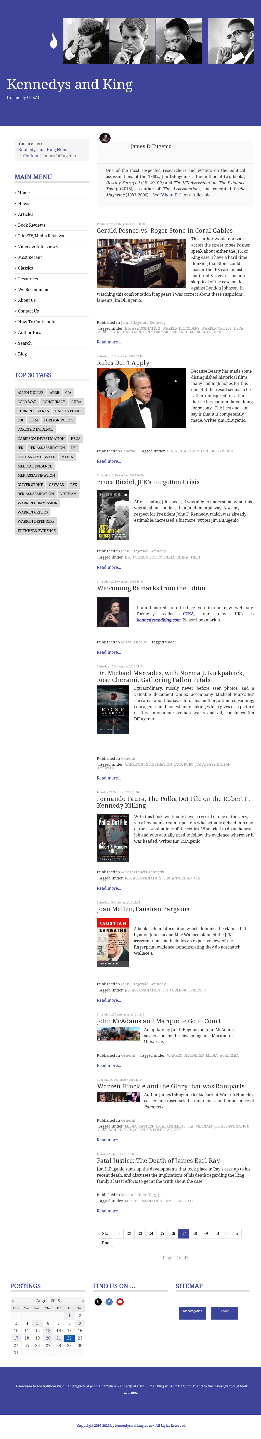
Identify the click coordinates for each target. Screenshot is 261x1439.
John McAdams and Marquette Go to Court (159, 1021)
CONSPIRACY (54, 402)
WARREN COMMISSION (38, 503)
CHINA (182, 557)
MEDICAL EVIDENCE (35, 466)
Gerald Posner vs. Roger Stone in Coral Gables (165, 230)
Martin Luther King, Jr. (141, 1195)
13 (48, 1330)
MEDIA (67, 457)
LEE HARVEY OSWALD (36, 457)
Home (24, 193)
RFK (73, 485)
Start (107, 1233)
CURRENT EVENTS (33, 411)
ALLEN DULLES (31, 393)
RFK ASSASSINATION (36, 494)
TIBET (195, 557)
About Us (27, 300)
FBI (20, 420)
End (106, 1243)
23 (140, 1233)
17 (16, 1338)
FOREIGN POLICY (58, 420)
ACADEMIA (229, 1055)
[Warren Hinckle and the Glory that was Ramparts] (118, 1097)
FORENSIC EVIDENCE (35, 429)
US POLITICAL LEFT (164, 1130)
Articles (25, 214)
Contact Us (28, 311)
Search (25, 343)
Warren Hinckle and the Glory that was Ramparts (170, 1086)
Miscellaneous (134, 642)
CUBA (76, 402)
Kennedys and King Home (43, 149)
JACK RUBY (183, 764)
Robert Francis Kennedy (142, 872)
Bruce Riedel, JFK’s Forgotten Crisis (148, 482)
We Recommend (34, 289)
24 (151, 1233)
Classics (25, 268)
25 (162, 1233)
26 (173, 1233)
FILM (33, 420)
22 (129, 1233)
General (128, 451)
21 (58, 1338)
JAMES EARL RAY (178, 1201)
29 (205, 1233)
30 (216, 1233)
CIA (68, 393)
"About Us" (170, 195)
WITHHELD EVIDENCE (37, 531)
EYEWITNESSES (111, 768)
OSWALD (56, 485)
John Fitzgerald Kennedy (143, 322)
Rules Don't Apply (123, 362)
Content (30, 155)
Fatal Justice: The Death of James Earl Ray (158, 1160)
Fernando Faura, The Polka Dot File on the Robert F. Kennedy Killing (173, 802)
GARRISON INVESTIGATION (41, 439)
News (23, 203)
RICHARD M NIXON (133, 332)
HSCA (76, 439)
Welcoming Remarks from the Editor (151, 588)
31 (227, 1233)
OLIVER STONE (30, 485)
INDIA (169, 557)
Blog (22, 354)
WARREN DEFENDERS (36, 521)
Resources (28, 278)
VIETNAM (68, 494)
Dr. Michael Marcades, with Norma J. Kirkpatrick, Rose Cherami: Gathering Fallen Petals (170, 676)
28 (194, 1233)
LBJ (74, 448)
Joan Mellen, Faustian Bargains (143, 909)
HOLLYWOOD (221, 451)
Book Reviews (31, 225)
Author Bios (29, 332)
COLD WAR (27, 402)
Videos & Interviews (38, 246)
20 (48, 1338)
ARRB (54, 393)
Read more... (109, 342)
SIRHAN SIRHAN (177, 878)
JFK (20, 448)
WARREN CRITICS (33, 512)
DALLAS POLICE (68, 411)
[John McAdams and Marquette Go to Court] (118, 1034)
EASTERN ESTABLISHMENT (162, 1126)
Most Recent (30, 257)
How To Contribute (36, 321)
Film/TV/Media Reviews (41, 235)
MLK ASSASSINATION (36, 475)
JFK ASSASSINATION (47, 448)
